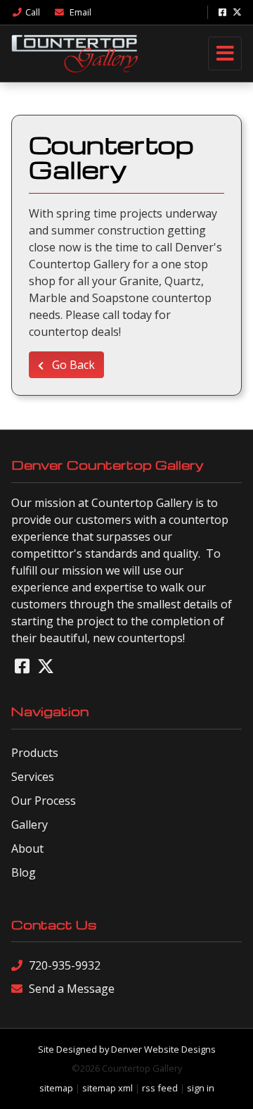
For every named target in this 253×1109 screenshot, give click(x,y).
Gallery (29, 824)
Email (79, 12)
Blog (23, 872)
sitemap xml (107, 1088)
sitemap (56, 1088)
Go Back (72, 364)
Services (32, 776)
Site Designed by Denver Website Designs (127, 1049)
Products (34, 752)
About (27, 848)
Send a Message (72, 988)
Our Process (43, 800)
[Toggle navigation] (225, 53)
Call (32, 12)
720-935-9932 (64, 965)
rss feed (160, 1088)
